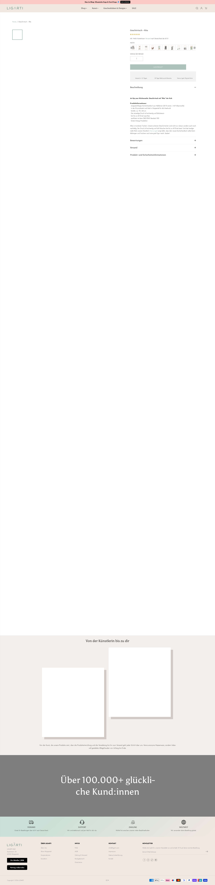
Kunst (94, 8)
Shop (83, 8)
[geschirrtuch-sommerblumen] (192, 48)
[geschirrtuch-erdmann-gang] (185, 48)
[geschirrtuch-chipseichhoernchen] (166, 48)
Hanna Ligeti (154, 131)
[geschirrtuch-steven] (172, 48)
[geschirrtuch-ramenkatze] (140, 48)
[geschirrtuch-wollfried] (133, 48)
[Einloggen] (201, 8)
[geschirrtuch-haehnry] (153, 48)
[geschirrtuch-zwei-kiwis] (179, 48)
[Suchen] (197, 8)
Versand (148, 38)
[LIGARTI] (15, 8)
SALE (134, 8)
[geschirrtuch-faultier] (146, 48)
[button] (135, 34)
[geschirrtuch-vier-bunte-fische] (159, 48)
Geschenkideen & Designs (114, 8)
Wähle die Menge (136, 54)
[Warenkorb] (206, 8)
